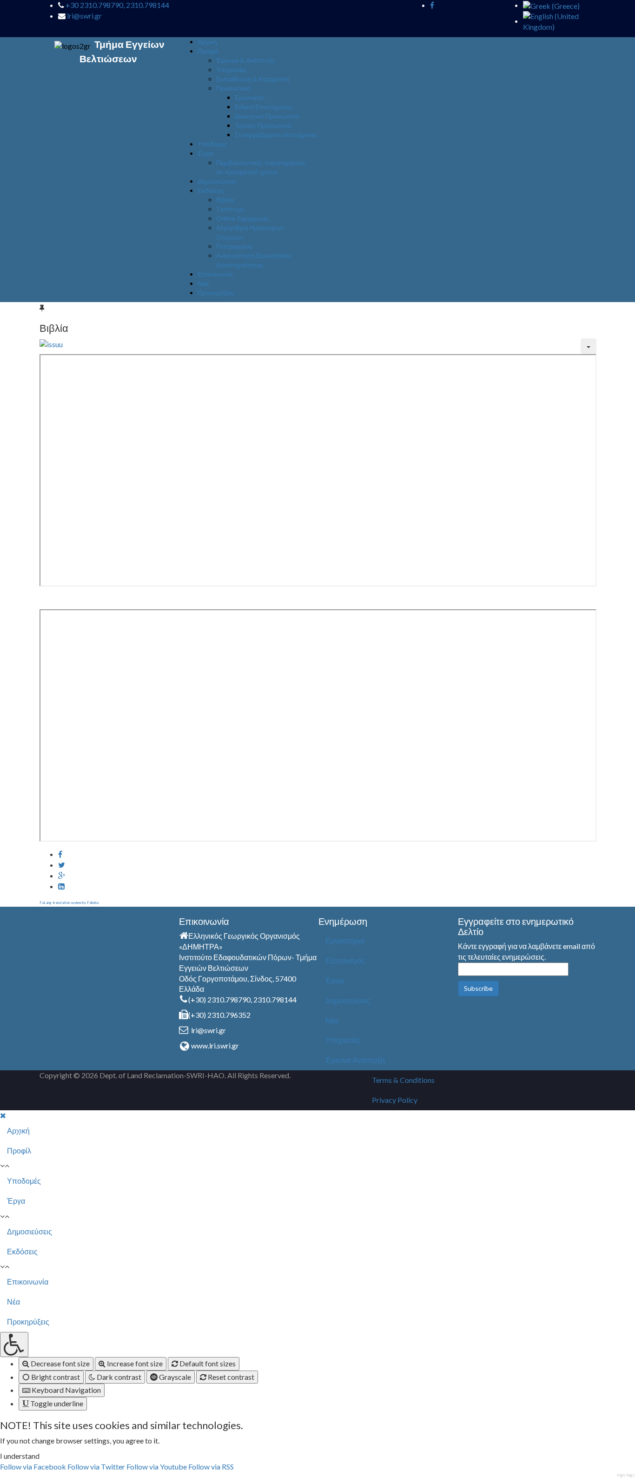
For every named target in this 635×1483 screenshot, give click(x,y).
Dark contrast (118, 1376)
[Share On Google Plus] (61, 875)
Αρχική (207, 42)
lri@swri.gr (84, 15)
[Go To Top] (0, 1477)
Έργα (205, 153)
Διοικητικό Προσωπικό (267, 116)
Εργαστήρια (344, 940)
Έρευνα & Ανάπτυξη (245, 60)
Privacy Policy (394, 1099)
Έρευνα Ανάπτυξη (355, 1059)
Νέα (203, 283)
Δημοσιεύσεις (217, 181)
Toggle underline (56, 1403)
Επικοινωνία (215, 274)
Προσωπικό (233, 88)
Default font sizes (207, 1363)
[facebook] (432, 4)
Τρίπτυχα (230, 209)
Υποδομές (212, 144)
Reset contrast (230, 1376)
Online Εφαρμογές (243, 218)
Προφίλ (208, 51)
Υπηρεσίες (231, 69)
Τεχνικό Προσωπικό (263, 125)
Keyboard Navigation (65, 1389)
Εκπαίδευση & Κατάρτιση (252, 79)
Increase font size (134, 1363)
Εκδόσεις (211, 190)
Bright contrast (55, 1376)
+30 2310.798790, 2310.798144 (117, 4)
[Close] (3, 1115)
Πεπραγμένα (234, 246)
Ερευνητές (250, 97)
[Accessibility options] (14, 1344)
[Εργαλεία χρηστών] (588, 346)
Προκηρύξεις (216, 293)
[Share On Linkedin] (61, 886)
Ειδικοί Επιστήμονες (264, 107)
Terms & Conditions (403, 1079)
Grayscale (174, 1376)
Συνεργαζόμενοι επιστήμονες (276, 134)
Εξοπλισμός (345, 960)
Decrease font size (59, 1363)
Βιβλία (225, 200)
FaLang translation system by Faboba (69, 902)
